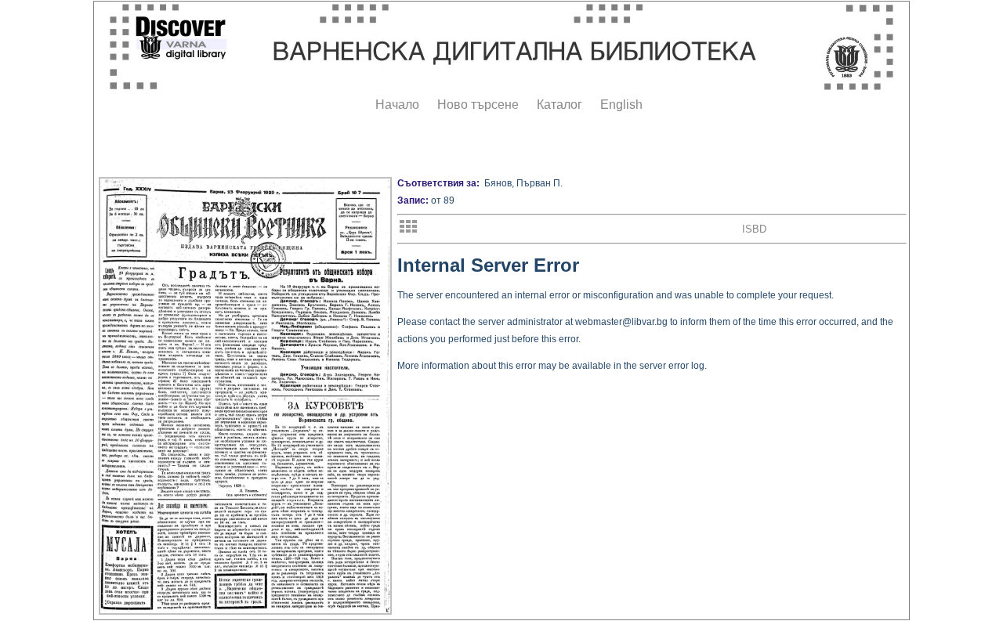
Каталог (559, 104)
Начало (397, 104)
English (621, 104)
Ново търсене (478, 104)
